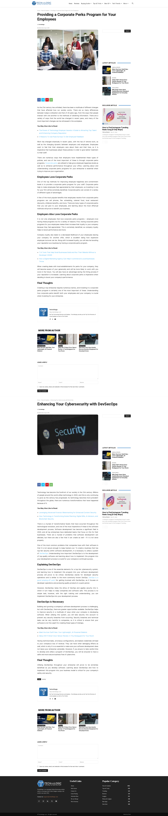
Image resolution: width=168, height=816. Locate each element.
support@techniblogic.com (51, 796)
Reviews (60, 345)
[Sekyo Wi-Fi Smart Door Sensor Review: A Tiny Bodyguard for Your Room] (67, 339)
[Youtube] (55, 318)
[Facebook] (39, 100)
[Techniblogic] (43, 314)
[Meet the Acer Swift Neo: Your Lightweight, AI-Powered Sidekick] (46, 339)
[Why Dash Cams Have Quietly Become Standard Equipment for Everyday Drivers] (88, 339)
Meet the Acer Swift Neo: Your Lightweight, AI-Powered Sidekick (46, 349)
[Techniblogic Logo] (41, 3)
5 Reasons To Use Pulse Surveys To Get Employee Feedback (61, 137)
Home (38, 10)
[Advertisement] (68, 83)
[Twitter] (43, 100)
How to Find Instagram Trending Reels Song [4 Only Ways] (115, 128)
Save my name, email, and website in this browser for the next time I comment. (62, 387)
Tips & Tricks (82, 345)
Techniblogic (42, 24)
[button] (132, 3)
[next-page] (106, 99)
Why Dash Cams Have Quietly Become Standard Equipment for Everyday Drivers (88, 349)
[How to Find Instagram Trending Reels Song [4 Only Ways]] (116, 116)
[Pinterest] (47, 100)
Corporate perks (51, 163)
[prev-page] (103, 99)
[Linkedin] (47, 801)
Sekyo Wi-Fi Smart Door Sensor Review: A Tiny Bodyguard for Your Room (67, 349)
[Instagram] (43, 801)
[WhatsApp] (51, 100)
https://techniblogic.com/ (55, 312)
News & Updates (45, 10)
